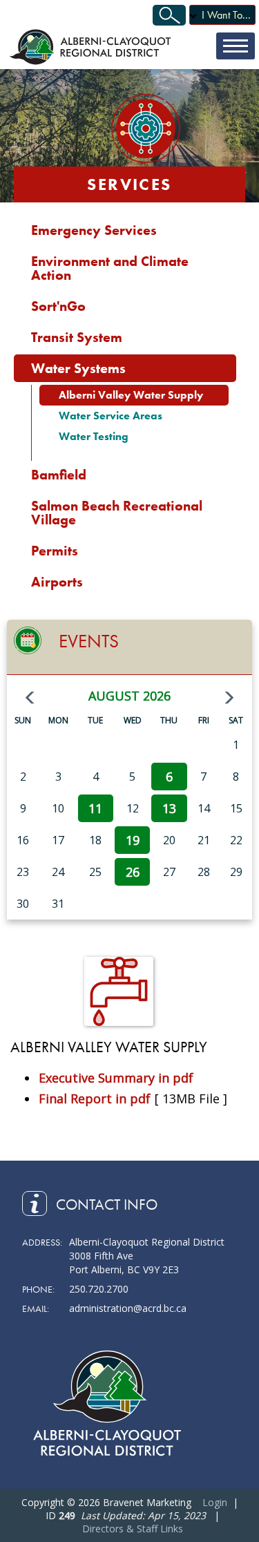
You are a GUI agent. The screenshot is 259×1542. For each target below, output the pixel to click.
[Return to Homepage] (92, 47)
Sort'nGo (58, 306)
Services (129, 184)
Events (89, 641)
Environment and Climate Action (110, 268)
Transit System (76, 337)
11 (95, 808)
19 (133, 840)
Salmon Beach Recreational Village (116, 513)
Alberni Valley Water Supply (131, 395)
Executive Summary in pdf (116, 1077)
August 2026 (129, 695)
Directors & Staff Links (132, 1528)
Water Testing (93, 436)
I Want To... (226, 15)
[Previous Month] (30, 698)
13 (169, 808)
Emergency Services (94, 230)
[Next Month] (229, 698)
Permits (54, 551)
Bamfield (58, 475)
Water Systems (78, 368)
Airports (57, 582)
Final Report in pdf (95, 1098)
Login (214, 1502)
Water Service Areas (110, 415)
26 (133, 872)
